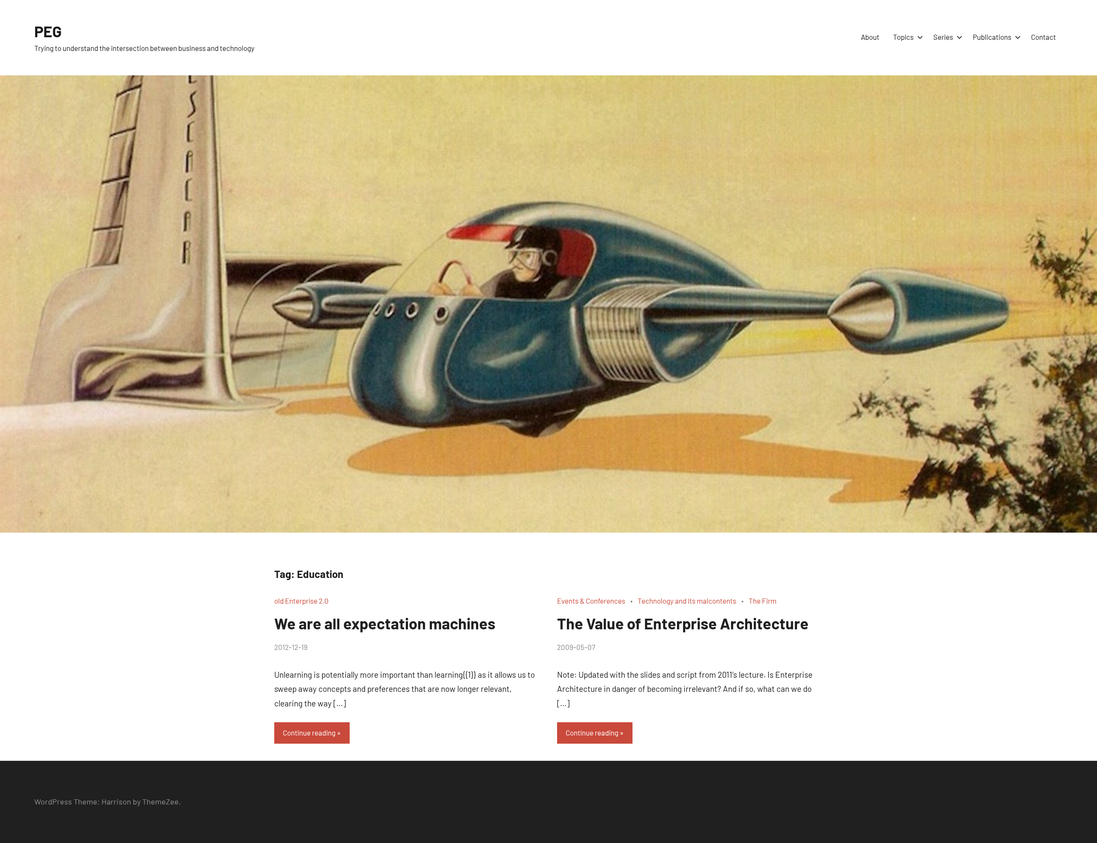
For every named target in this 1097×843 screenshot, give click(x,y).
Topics (903, 37)
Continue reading (309, 732)
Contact (1043, 37)
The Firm (762, 600)
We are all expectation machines (384, 623)
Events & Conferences (591, 600)
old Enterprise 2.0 (301, 600)
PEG (48, 31)
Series (943, 37)
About (870, 37)
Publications (992, 37)
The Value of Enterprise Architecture (683, 623)
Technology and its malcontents (687, 600)
